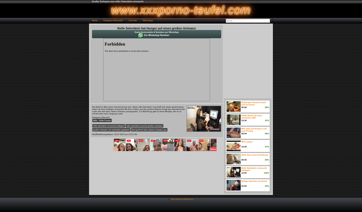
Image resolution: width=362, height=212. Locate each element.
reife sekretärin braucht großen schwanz (144, 126)
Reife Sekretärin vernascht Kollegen (254, 169)
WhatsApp (148, 20)
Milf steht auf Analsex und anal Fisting (254, 130)
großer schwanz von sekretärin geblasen (111, 130)
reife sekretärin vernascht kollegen (108, 126)
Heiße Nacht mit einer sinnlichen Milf (251, 116)
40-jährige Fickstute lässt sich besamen (253, 103)
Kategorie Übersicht (113, 20)
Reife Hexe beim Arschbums (254, 155)
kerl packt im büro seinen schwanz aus (149, 130)
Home (95, 20)
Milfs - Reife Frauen (102, 120)
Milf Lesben (247, 142)
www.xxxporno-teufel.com (182, 199)
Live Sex (133, 20)
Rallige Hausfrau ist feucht (254, 181)
